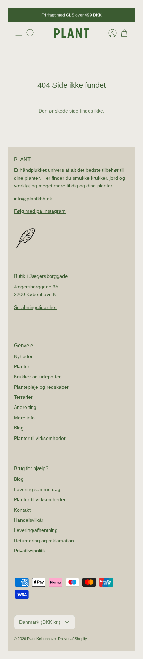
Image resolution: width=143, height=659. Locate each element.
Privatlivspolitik (30, 550)
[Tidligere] (17, 15)
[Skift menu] (18, 33)
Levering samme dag (37, 489)
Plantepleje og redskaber (41, 387)
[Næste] (125, 15)
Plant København (41, 639)
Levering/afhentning (36, 530)
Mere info (24, 417)
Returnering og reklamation (44, 540)
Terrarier (23, 397)
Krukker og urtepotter (37, 376)
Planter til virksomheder (40, 438)
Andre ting (25, 407)
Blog (19, 428)
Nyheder (23, 356)
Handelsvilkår (28, 520)
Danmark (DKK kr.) (39, 622)
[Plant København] (71, 33)
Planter (22, 366)
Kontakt (22, 510)
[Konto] (109, 33)
